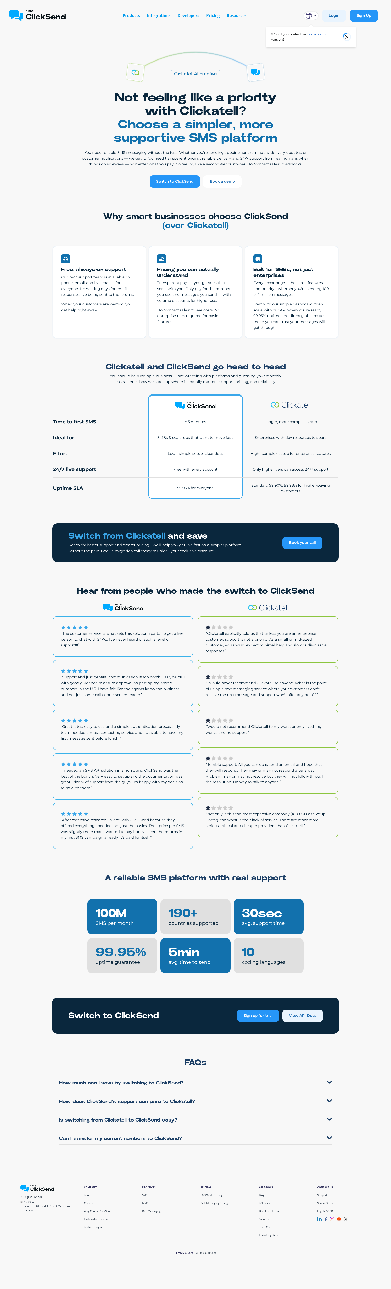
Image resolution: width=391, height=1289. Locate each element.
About (87, 1195)
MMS (145, 1203)
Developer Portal (269, 1211)
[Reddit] (339, 1219)
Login (334, 15)
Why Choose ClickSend (97, 1211)
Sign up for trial (258, 1015)
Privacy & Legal (184, 1253)
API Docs (264, 1203)
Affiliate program (94, 1227)
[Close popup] (347, 37)
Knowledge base (269, 1235)
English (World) (33, 1197)
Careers (88, 1203)
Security (264, 1219)
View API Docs (302, 1015)
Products (131, 15)
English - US (316, 34)
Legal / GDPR (325, 1211)
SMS (144, 1195)
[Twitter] (346, 1219)
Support (322, 1195)
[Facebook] (326, 1219)
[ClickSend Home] (37, 1188)
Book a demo (222, 181)
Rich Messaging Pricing (214, 1203)
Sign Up (364, 15)
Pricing (213, 15)
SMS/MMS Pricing (211, 1195)
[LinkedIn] (319, 1219)
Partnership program (96, 1219)
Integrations (158, 15)
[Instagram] (332, 1219)
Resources (236, 15)
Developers (188, 15)
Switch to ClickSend (174, 181)
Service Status (325, 1203)
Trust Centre (266, 1227)
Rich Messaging (151, 1211)
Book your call (302, 542)
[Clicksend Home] (37, 15)
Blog (261, 1195)
